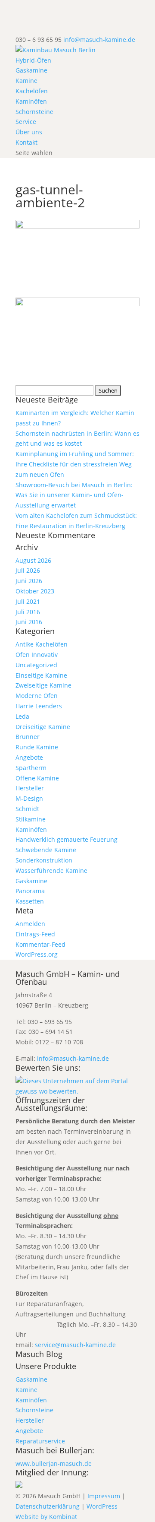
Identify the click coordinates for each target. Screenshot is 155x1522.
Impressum (103, 1496)
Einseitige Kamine (41, 675)
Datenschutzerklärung (48, 1506)
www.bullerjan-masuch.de (54, 1463)
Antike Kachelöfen (42, 644)
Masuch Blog (39, 1354)
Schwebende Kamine (46, 850)
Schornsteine (34, 112)
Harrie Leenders (39, 706)
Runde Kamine (37, 747)
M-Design (29, 798)
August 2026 (33, 560)
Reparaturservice (40, 1441)
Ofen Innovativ (37, 654)
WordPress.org (37, 954)
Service (26, 121)
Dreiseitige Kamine (43, 727)
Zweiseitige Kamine (43, 685)
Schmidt (27, 809)
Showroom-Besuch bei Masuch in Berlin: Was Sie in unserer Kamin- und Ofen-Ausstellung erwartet (74, 495)
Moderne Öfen (37, 695)
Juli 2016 (28, 612)
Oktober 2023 (35, 591)
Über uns (29, 132)
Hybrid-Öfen (33, 60)
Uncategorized (36, 665)
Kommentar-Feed (40, 944)
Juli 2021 (28, 601)
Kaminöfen (31, 101)
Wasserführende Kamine (51, 870)
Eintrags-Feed (35, 934)
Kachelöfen (32, 91)
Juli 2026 (28, 570)
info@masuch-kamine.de (73, 1058)
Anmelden (30, 924)
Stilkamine (31, 819)
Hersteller (30, 788)
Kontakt (26, 142)
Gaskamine (31, 70)
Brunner (28, 736)
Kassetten (30, 901)
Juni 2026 (29, 581)
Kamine (26, 80)
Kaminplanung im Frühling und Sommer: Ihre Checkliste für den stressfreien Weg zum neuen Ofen (75, 464)
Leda (22, 716)
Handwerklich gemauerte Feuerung (67, 839)
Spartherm (31, 768)
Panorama (30, 891)
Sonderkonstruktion (44, 860)
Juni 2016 (29, 622)
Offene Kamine (37, 778)
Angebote (29, 757)
